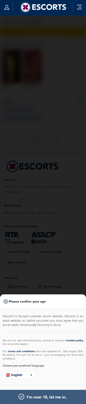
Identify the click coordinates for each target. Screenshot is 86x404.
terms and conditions (21, 351)
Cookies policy (74, 340)
